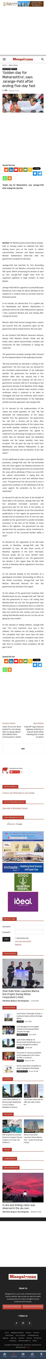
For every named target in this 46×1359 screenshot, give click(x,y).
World (35, 1341)
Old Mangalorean (33, 1335)
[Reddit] (6, 170)
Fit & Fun (36, 1333)
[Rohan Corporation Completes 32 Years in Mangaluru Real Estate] (8, 1069)
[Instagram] (23, 1323)
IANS (6, 90)
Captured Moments (11, 1167)
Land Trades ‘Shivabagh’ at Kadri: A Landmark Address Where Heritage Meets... (29, 1016)
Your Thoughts (20, 1335)
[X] (29, 1323)
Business (21, 1338)
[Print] (21, 170)
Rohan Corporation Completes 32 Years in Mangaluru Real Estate (29, 1067)
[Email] (25, 170)
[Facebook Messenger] (35, 173)
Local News (20, 1021)
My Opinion (37, 1338)
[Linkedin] (11, 170)
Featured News (9, 1007)
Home (4, 65)
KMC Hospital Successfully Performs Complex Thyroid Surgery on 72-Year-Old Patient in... (12, 1139)
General (29, 1338)
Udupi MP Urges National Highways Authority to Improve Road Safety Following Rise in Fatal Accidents (34, 732)
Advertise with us (10, 786)
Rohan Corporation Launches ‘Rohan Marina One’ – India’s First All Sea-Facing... (33, 1139)
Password (6, 932)
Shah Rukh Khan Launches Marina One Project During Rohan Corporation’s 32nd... (20, 994)
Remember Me (23, 938)
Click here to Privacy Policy (32, 1307)
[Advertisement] (23, 32)
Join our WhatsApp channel (14, 802)
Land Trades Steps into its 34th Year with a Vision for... (33, 1102)
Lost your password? (23, 941)
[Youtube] (16, 170)
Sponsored (8, 1114)
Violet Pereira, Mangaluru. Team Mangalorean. (15, 1001)
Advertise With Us (24, 1341)
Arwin (28, 1347)
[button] (4, 59)
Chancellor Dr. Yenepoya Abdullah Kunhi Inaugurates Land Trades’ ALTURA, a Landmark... (29, 1055)
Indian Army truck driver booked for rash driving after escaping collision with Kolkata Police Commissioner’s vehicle (12, 732)
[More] (9, 178)
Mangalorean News (22, 1034)
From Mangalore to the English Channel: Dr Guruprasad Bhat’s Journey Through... (28, 1029)
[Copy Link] (30, 170)
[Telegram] (40, 173)
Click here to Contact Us (12, 1307)
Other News (9, 1335)
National (14, 69)
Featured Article (10, 953)
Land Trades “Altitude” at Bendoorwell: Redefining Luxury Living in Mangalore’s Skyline (28, 1042)
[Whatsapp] (5, 178)
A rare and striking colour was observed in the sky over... (18, 1207)
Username (6, 926)
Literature (12, 1341)
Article (5, 987)
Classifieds (20, 1048)
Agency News (13, 65)
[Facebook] (16, 1323)
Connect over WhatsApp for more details (18, 793)
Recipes (28, 1333)
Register (18, 944)
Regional (5, 1338)
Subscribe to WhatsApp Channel (14, 808)
